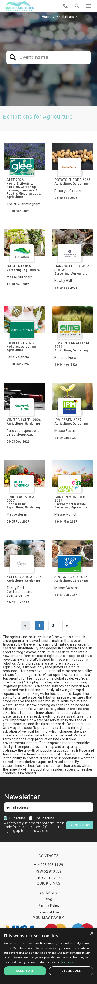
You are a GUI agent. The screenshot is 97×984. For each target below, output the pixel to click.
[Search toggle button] (77, 6)
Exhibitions (65, 16)
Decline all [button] (71, 971)
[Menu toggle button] (88, 6)
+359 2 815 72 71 (48, 878)
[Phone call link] (65, 6)
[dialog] (48, 956)
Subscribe (17, 818)
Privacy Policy (49, 906)
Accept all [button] (25, 971)
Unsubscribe (44, 818)
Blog (48, 899)
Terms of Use (48, 912)
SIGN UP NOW (80, 825)
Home (46, 16)
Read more (68, 962)
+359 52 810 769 (48, 871)
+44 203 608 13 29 (48, 865)
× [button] (91, 933)
